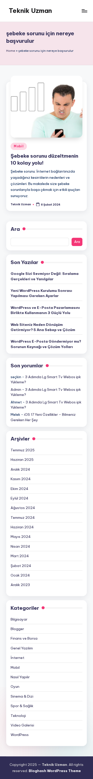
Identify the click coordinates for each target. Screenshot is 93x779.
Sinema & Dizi (22, 696)
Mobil (19, 146)
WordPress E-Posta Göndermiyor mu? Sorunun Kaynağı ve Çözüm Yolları (46, 344)
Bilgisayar (19, 619)
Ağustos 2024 (23, 507)
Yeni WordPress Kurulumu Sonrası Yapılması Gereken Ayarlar (41, 293)
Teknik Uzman (30, 10)
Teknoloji (18, 715)
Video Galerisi (22, 725)
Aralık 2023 (20, 584)
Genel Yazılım (22, 648)
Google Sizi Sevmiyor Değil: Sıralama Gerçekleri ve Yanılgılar (45, 276)
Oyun (15, 686)
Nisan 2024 (20, 546)
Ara (15, 229)
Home (10, 51)
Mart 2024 (20, 556)
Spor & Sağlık (22, 706)
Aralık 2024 (20, 469)
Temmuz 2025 (23, 450)
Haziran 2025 (22, 459)
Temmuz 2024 (23, 517)
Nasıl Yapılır (20, 677)
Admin (16, 389)
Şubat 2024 (21, 565)
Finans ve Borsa (24, 638)
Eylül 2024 (19, 498)
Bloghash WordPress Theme (55, 770)
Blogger (17, 628)
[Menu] (84, 10)
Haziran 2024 (22, 527)
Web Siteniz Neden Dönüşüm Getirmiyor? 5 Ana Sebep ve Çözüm (43, 327)
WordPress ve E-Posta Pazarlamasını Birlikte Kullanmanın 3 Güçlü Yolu (45, 310)
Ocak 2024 (20, 575)
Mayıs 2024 (21, 536)
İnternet (17, 657)
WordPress (20, 734)
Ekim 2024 (19, 488)
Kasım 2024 (21, 479)
